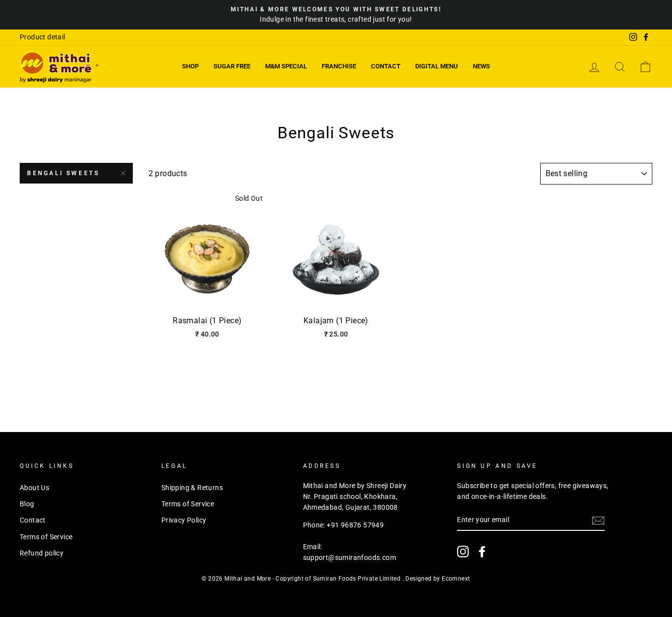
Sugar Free (232, 66)
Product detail (42, 37)
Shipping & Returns (192, 488)
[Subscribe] (598, 520)
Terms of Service (46, 537)
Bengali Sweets (63, 173)
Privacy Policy (184, 520)
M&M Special (286, 66)
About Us (34, 488)
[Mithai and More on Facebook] (482, 551)
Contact (385, 66)
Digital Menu (436, 66)
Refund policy (41, 553)
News (481, 66)
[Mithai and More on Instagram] (463, 551)
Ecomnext (456, 578)
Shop (190, 66)
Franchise (339, 66)
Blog (27, 504)
